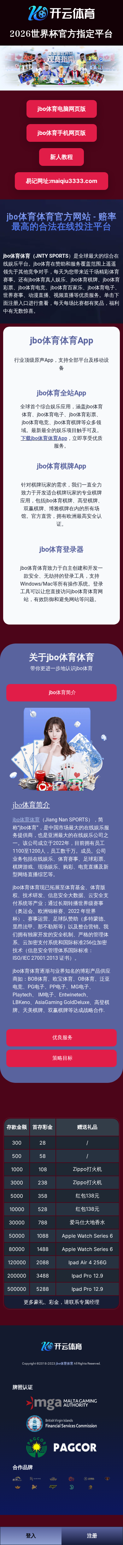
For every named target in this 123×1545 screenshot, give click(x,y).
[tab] (61, 692)
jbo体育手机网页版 (62, 132)
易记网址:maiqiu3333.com (61, 181)
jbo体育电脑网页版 (62, 108)
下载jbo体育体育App (44, 438)
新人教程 (61, 157)
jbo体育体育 (26, 820)
